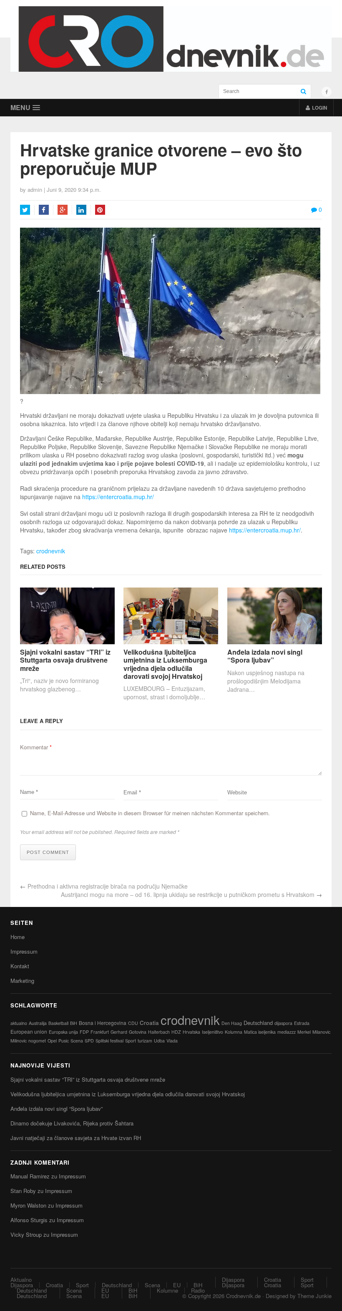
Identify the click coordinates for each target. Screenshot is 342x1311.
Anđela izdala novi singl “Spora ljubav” (264, 656)
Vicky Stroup (26, 1234)
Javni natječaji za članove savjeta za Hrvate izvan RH (75, 1138)
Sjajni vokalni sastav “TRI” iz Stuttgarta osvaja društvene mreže (65, 660)
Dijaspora (21, 1285)
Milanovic (321, 1032)
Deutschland (258, 1023)
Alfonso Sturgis (29, 1220)
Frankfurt (100, 1032)
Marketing (22, 981)
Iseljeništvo (212, 1032)
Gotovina (137, 1032)
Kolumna (233, 1032)
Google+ (63, 210)
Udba (159, 1040)
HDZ (176, 1032)
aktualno (18, 1023)
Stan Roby (23, 1191)
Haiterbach (159, 1032)
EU (177, 1285)
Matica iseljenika (260, 1032)
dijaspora (283, 1023)
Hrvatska (191, 1032)
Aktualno (21, 1279)
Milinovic (18, 1040)
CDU (133, 1023)
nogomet (37, 1040)
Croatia (149, 1022)
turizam (145, 1040)
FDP (84, 1032)
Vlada (172, 1040)
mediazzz (286, 1032)
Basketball (58, 1023)
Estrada (301, 1023)
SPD (89, 1040)
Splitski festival (109, 1040)
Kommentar (36, 747)
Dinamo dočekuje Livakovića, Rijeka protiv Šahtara (71, 1123)
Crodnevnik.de (243, 1296)
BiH (73, 1023)
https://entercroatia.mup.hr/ (119, 496)
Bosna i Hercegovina (102, 1022)
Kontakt (19, 966)
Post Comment (48, 852)
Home (17, 937)
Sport (130, 1040)
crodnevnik (50, 551)
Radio (198, 1290)
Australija (38, 1023)
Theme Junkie (314, 1296)
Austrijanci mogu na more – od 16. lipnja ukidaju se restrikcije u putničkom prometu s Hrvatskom (187, 894)
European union (28, 1031)
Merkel (304, 1032)
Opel (52, 1040)
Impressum (24, 951)
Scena (76, 1040)
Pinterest (100, 210)
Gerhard (119, 1032)
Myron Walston (28, 1205)
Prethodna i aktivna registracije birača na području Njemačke (108, 886)
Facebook (44, 210)
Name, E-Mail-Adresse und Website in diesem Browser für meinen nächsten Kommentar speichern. (150, 813)
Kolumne (167, 1290)
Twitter (25, 210)
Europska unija (63, 1032)
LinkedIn (81, 210)
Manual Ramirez (30, 1176)
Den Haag (231, 1023)
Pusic (63, 1040)
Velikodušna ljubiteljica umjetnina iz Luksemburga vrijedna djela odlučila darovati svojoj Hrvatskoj (165, 664)
